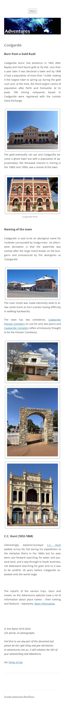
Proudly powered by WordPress (19, 696)
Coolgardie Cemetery (16, 328)
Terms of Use (15, 662)
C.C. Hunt (54, 545)
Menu (32, 11)
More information (44, 603)
